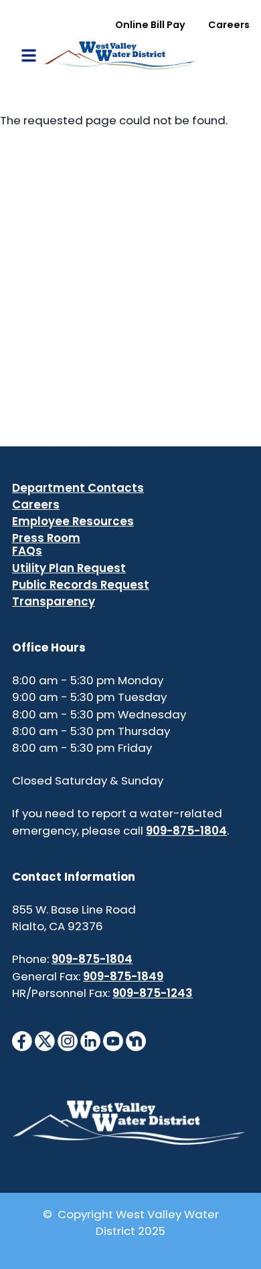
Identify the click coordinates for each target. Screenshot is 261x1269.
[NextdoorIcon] (136, 1040)
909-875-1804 (186, 831)
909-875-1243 (152, 993)
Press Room (46, 538)
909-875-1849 (123, 976)
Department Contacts (78, 488)
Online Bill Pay (150, 24)
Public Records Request (80, 585)
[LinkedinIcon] (90, 1040)
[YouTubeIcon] (113, 1040)
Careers (229, 24)
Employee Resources (73, 521)
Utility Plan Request (69, 568)
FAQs (27, 551)
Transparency (53, 601)
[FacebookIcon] (22, 1040)
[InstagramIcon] (68, 1040)
